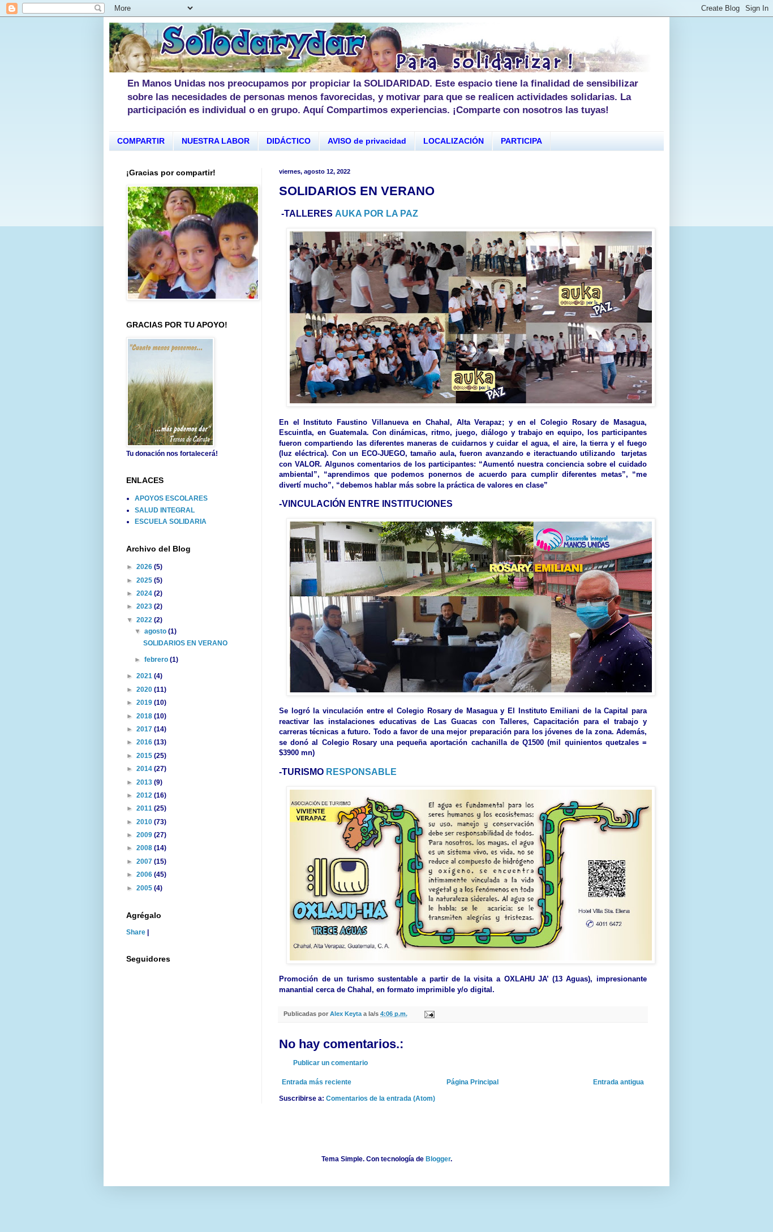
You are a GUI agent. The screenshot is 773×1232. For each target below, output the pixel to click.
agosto (156, 631)
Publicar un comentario (330, 1063)
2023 (145, 606)
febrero (157, 660)
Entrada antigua (618, 1082)
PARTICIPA (521, 140)
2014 (145, 769)
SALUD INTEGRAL (165, 510)
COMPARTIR (141, 140)
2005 (145, 888)
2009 (145, 835)
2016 (145, 742)
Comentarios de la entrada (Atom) (380, 1098)
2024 (145, 593)
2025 (145, 580)
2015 (145, 756)
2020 (145, 689)
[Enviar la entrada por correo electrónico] (429, 1013)
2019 (145, 703)
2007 (145, 861)
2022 (145, 620)
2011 (145, 808)
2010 (145, 822)
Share (135, 932)
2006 (145, 874)
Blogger (438, 1159)
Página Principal (472, 1082)
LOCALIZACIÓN (453, 140)
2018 (145, 716)
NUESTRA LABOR (216, 140)
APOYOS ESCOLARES (171, 498)
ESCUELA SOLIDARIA (171, 521)
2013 (145, 782)
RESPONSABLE (361, 772)
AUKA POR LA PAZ (376, 213)
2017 (145, 729)
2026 (145, 567)
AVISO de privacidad (367, 140)
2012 (145, 795)
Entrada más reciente (316, 1082)
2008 (145, 848)
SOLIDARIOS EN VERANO (185, 643)
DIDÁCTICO (289, 140)
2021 (145, 676)
